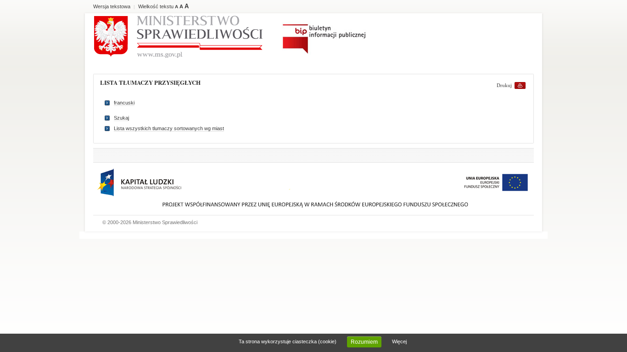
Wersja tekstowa (111, 6)
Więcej (399, 341)
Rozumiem (364, 342)
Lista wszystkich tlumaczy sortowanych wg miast (169, 128)
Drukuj (504, 85)
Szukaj (121, 118)
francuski (124, 102)
